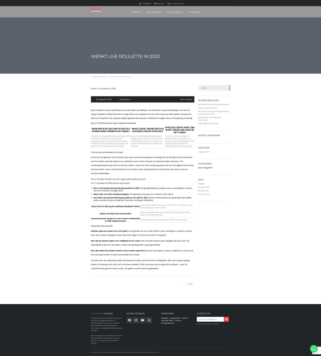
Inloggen (201, 184)
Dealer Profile (153, 12)
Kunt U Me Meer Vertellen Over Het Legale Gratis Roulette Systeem (118, 179)
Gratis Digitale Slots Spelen (208, 123)
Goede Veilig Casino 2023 (207, 108)
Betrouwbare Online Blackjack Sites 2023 (213, 104)
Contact (136, 12)
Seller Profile (175, 12)
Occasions (193, 12)
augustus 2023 (203, 152)
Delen (190, 284)
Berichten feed (203, 187)
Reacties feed (203, 191)
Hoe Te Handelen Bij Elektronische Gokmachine (110, 183)
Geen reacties (186, 99)
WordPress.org (204, 194)
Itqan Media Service (150, 352)
